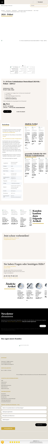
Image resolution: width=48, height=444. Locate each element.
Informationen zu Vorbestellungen (8, 398)
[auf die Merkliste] (44, 82)
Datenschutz (4, 382)
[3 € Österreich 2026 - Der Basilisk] (11, 247)
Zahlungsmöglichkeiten (6, 400)
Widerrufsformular (5, 388)
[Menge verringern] (4, 111)
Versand (11, 106)
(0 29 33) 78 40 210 (11, 276)
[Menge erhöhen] (10, 111)
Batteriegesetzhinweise (6, 385)
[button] (31, 2)
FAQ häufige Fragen (5, 395)
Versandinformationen (6, 401)
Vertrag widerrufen (8, 428)
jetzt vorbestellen (24, 251)
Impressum (3, 383)
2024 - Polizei (11, 89)
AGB (2, 380)
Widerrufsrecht (4, 386)
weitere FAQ (39, 424)
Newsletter (3, 393)
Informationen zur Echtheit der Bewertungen (36, 442)
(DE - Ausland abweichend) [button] (19, 107)
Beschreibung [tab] (5, 124)
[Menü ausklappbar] (2, 2)
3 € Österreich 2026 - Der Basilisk (30, 244)
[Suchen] (46, 5)
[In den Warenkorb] (2, 17)
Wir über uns (3, 397)
